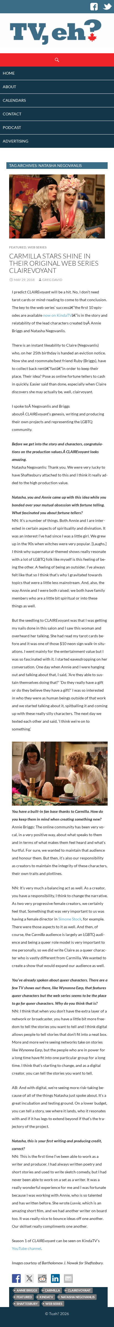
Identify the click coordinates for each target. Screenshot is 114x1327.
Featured (17, 247)
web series (53, 1303)
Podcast (12, 127)
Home (9, 73)
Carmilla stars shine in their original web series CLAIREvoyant (54, 263)
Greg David (52, 280)
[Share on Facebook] (16, 1278)
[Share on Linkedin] (55, 1278)
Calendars (14, 100)
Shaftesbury (27, 1303)
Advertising (15, 141)
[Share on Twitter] (29, 1278)
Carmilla (52, 1290)
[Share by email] (68, 1278)
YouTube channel (26, 1248)
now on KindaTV (57, 315)
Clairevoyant (79, 1290)
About (9, 86)
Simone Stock (69, 919)
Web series (37, 247)
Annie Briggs (27, 1290)
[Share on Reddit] (42, 1278)
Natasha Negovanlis (78, 1297)
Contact (12, 113)
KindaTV (46, 1297)
